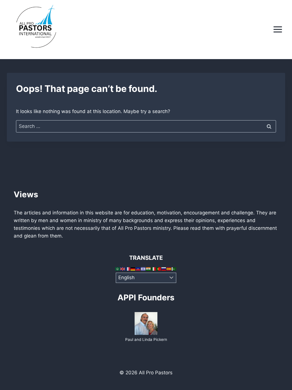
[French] (128, 269)
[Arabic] (117, 269)
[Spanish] (169, 269)
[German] (133, 269)
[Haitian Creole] (138, 269)
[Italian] (153, 269)
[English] (122, 269)
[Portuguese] (158, 269)
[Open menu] (277, 29)
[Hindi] (148, 269)
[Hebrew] (143, 269)
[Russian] (164, 269)
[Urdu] (174, 269)
